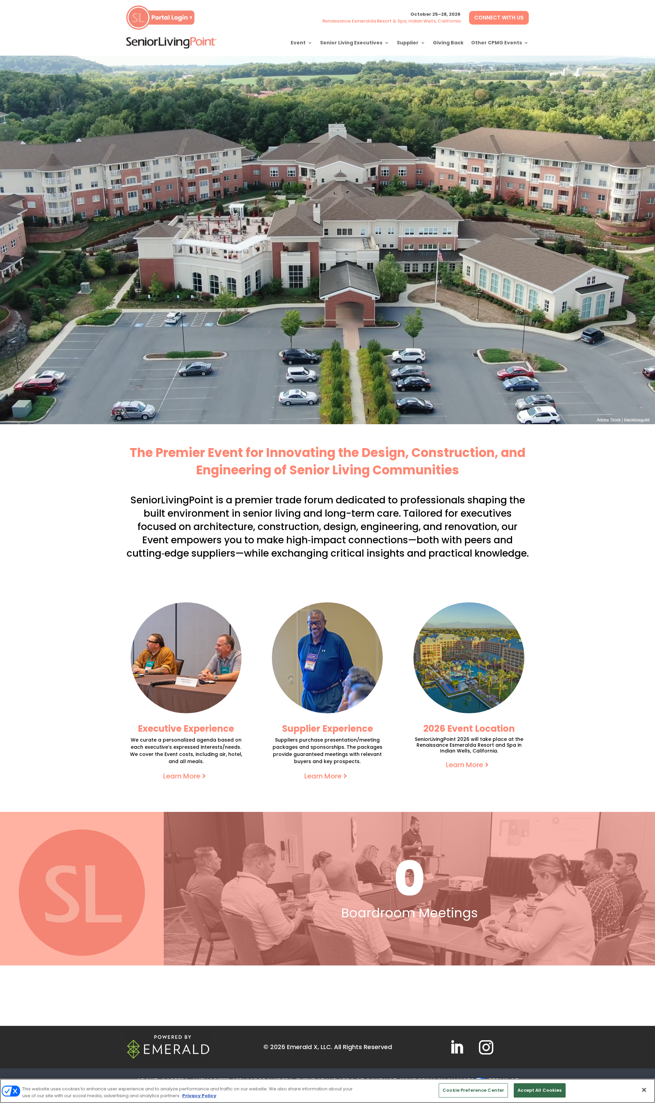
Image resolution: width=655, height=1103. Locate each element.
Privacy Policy (199, 1095)
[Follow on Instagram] (486, 1047)
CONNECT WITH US (499, 17)
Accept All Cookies (540, 1090)
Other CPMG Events (496, 42)
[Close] (644, 1089)
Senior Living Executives (351, 42)
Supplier (408, 42)
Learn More (181, 776)
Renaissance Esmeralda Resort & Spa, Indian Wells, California (391, 21)
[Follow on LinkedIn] (457, 1047)
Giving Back (448, 42)
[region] (327, 1091)
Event (298, 42)
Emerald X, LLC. (309, 1047)
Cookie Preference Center (473, 1090)
